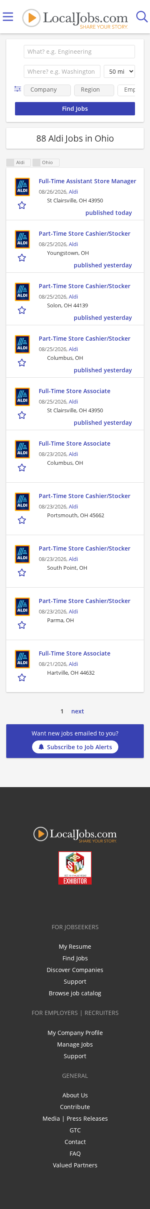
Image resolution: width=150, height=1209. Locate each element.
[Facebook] (42, 902)
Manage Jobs (75, 1044)
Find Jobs (75, 958)
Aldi (73, 191)
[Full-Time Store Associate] (22, 396)
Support (75, 981)
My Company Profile (75, 1033)
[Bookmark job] (23, 205)
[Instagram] (97, 902)
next (77, 711)
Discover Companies (75, 970)
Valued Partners (75, 1165)
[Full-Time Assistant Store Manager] (22, 187)
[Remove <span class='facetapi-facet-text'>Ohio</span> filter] (36, 162)
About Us (75, 1095)
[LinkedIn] (70, 902)
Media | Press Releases (75, 1118)
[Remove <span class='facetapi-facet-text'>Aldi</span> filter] (10, 162)
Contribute (75, 1107)
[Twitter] (56, 902)
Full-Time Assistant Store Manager (87, 181)
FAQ (75, 1153)
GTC (75, 1130)
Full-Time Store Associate (74, 391)
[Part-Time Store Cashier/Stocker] (22, 239)
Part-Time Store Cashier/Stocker (84, 233)
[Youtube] (84, 902)
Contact (75, 1142)
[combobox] (79, 51)
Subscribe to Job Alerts (79, 747)
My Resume (75, 946)
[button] (19, 89)
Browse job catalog (75, 993)
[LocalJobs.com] (75, 17)
